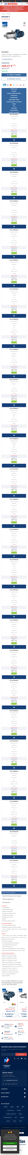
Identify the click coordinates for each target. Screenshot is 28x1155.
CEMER (5, 1106)
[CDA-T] (9, 995)
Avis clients (22, 1127)
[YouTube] (21, 1058)
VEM (20, 1121)
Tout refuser (10, 1146)
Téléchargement (7, 899)
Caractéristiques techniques (11, 896)
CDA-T (4, 1002)
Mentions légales (5, 1127)
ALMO (12, 1106)
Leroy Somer (10, 1110)
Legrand (22, 1117)
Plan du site (16, 1127)
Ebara (20, 1113)
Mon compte (5, 1093)
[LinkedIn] (25, 1058)
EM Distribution (8, 1117)
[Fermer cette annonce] (26, 9)
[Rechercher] (21, 4)
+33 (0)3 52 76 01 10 (11, 1080)
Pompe (9, 14)
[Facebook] (14, 1058)
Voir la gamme (15, 75)
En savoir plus (6, 59)
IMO (16, 1117)
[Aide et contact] (23, 4)
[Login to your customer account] (25, 4)
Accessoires (6, 902)
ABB (18, 1106)
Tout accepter (10, 1143)
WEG (23, 1106)
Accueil (3, 14)
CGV (12, 1127)
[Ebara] (4, 24)
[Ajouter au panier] (14, 140)
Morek (8, 1121)
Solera (14, 1121)
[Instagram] (18, 1058)
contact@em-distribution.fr (11, 1084)
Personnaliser (10, 1149)
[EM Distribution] (11, 3)
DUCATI (19, 1110)
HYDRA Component (11, 1113)
